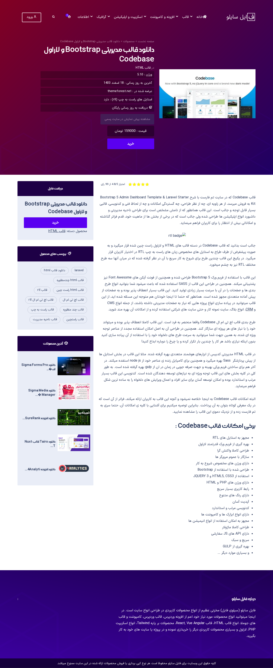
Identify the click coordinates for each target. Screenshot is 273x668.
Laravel (79, 270)
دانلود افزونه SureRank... (39, 418)
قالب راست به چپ (42, 309)
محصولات (129, 41)
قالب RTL (42, 290)
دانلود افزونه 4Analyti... (40, 469)
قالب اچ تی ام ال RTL (41, 300)
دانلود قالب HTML (54, 270)
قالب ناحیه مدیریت (45, 319)
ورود (30, 17)
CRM (249, 309)
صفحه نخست (146, 41)
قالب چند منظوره (73, 309)
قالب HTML (143, 68)
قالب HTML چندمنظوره (70, 280)
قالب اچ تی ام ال (73, 300)
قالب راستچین (75, 319)
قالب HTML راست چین (70, 290)
